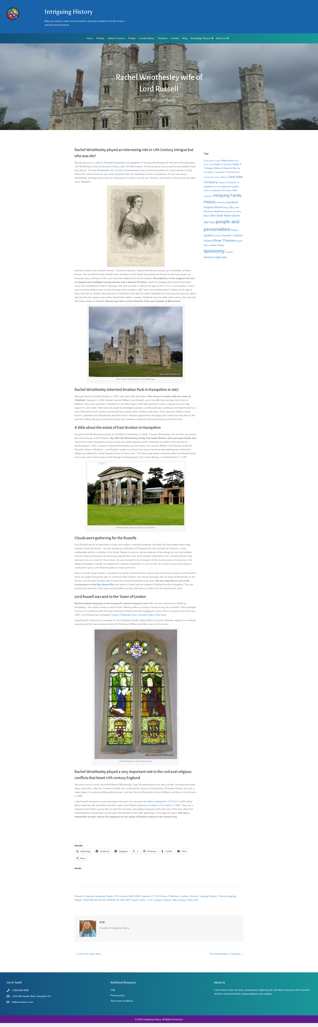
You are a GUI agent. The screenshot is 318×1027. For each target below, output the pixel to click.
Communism (209, 177)
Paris (212, 222)
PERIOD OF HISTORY (118, 900)
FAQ (112, 990)
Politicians (173, 896)
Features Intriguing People (99, 896)
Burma (236, 168)
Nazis (207, 215)
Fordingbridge (215, 190)
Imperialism (208, 196)
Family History (146, 38)
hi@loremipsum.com (22, 1002)
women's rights (212, 257)
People (132, 38)
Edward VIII (223, 183)
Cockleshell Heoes (232, 172)
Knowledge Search (200, 38)
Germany (226, 190)
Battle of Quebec (223, 164)
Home (90, 38)
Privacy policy (117, 995)
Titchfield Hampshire (114, 162)
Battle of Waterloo (223, 168)
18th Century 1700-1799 (185, 900)
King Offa (228, 207)
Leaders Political (162, 900)
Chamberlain (219, 172)
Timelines (162, 38)
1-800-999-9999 (20, 990)
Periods (100, 38)
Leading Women (208, 896)
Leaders (184, 896)
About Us (221, 38)
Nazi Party (237, 211)
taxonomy (214, 251)
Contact (175, 38)
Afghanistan (227, 160)
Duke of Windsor (221, 177)
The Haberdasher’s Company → (226, 953)
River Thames (224, 240)
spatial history (217, 245)
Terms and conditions (121, 1001)
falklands (225, 186)
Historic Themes (116, 38)
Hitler (235, 190)
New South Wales (220, 215)
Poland (234, 230)
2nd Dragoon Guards (212, 161)
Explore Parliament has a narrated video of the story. (139, 614)
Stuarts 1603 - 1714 (142, 900)
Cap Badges (209, 172)
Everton (217, 187)
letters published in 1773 (160, 801)
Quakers (209, 235)
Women (194, 896)
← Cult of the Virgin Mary (88, 953)
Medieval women (223, 211)
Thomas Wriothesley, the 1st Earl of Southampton (113, 170)
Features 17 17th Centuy (154, 896)
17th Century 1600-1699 (127, 896)
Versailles (229, 252)
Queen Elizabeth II (224, 235)
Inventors (221, 202)
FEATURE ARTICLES (94, 900)
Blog (185, 38)
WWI (224, 257)
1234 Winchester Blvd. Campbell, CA (31, 996)
